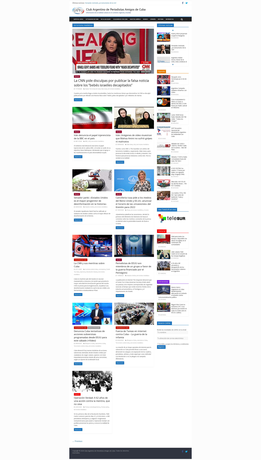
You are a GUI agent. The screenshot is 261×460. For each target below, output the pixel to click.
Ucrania (146, 210)
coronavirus (102, 269)
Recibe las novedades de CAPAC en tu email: (171, 330)
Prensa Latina (105, 407)
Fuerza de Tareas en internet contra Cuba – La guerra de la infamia (131, 334)
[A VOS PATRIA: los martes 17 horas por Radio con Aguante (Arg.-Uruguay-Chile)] (163, 167)
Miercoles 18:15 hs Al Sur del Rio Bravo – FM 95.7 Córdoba (178, 184)
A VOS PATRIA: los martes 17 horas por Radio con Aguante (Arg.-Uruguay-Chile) (178, 171)
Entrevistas (170, 19)
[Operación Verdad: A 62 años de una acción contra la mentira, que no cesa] (92, 372)
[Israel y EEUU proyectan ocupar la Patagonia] (163, 34)
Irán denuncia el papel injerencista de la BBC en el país (92, 137)
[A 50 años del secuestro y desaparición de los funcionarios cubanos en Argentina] (163, 262)
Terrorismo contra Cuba (81, 346)
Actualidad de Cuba (92, 19)
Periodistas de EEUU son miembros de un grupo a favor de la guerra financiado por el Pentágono (133, 268)
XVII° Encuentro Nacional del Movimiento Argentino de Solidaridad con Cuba (178, 132)
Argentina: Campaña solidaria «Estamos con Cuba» (179, 90)
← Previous (77, 441)
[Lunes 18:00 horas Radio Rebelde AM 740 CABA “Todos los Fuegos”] (163, 114)
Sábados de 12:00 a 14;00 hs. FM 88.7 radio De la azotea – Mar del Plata (179, 147)
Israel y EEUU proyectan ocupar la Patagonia (179, 35)
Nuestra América (135, 19)
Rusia (128, 210)
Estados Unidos (89, 207)
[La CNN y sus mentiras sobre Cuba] (92, 236)
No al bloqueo (106, 19)
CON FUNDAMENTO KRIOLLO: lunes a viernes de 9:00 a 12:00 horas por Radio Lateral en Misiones (179, 104)
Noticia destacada (94, 328)
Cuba (77, 272)
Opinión (152, 19)
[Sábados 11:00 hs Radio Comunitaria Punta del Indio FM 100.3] (163, 156)
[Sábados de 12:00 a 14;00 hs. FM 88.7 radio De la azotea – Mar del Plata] (163, 143)
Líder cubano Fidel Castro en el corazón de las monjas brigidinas (179, 254)
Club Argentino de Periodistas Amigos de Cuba (116, 9)
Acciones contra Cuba (91, 269)
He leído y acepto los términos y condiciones (174, 344)
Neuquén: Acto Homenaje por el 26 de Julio (178, 79)
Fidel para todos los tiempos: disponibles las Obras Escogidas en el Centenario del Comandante (179, 240)
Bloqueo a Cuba (90, 343)
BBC (86, 141)
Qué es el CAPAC (78, 19)
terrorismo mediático (114, 89)
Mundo (145, 19)
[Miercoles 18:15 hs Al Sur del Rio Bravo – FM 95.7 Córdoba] (163, 181)
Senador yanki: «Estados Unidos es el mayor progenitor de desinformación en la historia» (91, 200)
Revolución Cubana (92, 272)
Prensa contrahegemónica (92, 407)
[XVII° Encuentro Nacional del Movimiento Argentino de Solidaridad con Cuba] (163, 127)
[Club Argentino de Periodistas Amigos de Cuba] (78, 8)
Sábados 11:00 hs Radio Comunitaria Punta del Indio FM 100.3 (179, 159)
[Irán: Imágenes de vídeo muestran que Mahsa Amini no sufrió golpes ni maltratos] (134, 108)
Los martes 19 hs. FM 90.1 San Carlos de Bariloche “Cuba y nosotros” (178, 196)
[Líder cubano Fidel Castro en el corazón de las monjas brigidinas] (163, 251)
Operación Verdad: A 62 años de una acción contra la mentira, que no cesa (92, 401)
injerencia (83, 272)
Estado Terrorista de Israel (93, 89)
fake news (104, 89)
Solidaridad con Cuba (120, 19)
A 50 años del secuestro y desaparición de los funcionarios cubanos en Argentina (178, 267)
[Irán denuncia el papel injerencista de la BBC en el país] (92, 108)
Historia (160, 19)
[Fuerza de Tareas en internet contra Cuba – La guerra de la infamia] (134, 304)
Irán (89, 141)
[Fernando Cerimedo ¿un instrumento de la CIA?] (163, 46)
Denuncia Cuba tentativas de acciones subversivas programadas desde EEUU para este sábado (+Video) (90, 336)
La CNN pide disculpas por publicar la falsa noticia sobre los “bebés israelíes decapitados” (111, 82)
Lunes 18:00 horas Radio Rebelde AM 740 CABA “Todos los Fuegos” (178, 118)
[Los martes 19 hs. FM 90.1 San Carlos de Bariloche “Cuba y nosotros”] (163, 192)
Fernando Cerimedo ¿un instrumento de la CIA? (100, 3)
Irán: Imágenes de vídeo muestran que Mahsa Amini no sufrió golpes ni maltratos (134, 138)
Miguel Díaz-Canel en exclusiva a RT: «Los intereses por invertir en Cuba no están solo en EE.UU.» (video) (179, 309)
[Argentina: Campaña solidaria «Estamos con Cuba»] (163, 87)
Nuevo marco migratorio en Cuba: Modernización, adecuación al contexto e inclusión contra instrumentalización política (173, 292)
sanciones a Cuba (100, 343)
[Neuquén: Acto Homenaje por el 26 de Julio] (163, 76)
